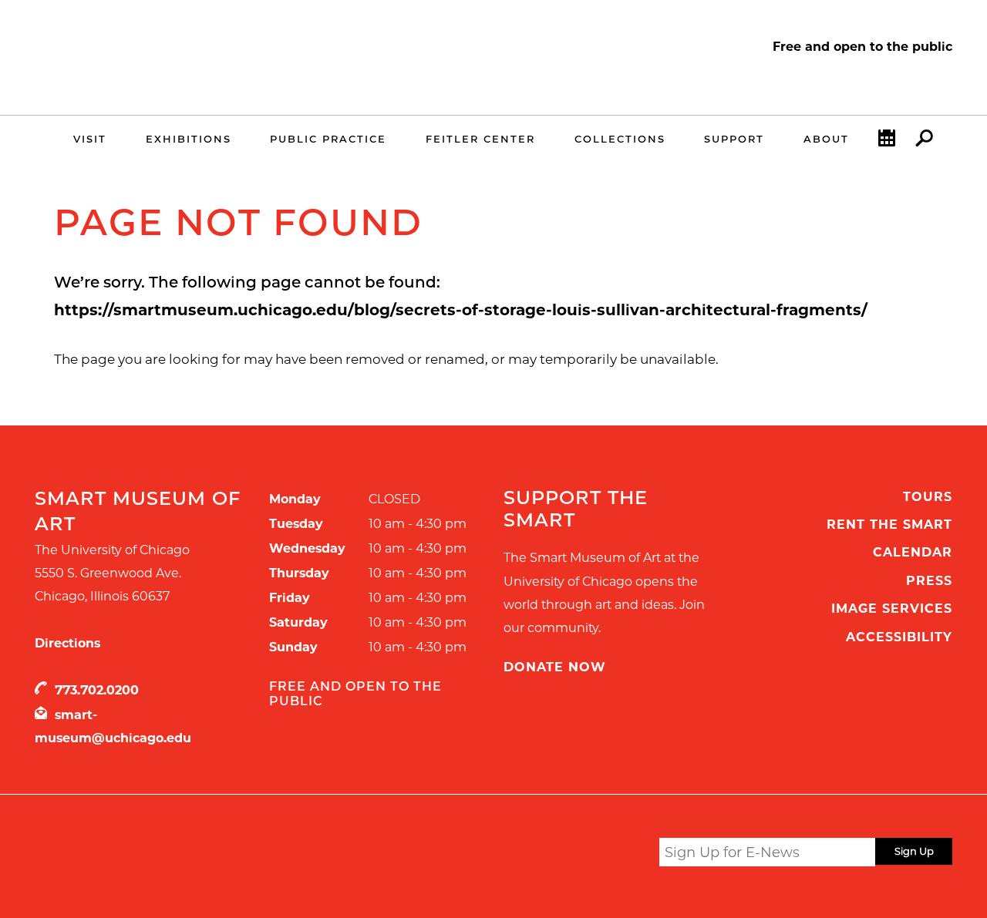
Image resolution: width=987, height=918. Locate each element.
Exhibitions (188, 139)
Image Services (891, 608)
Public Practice (328, 139)
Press (929, 580)
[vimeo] (628, 854)
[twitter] (540, 855)
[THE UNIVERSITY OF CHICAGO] (163, 67)
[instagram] (598, 854)
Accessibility (899, 637)
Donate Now (555, 667)
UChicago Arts (183, 854)
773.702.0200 (97, 690)
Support (734, 139)
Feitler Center (480, 139)
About (826, 139)
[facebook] (568, 854)
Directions (67, 643)
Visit (89, 139)
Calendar (912, 552)
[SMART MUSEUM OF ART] (163, 48)
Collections (619, 139)
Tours (927, 496)
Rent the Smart (889, 524)
